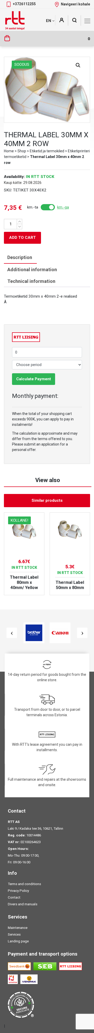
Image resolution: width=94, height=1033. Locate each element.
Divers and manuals (22, 904)
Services (14, 934)
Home (9, 151)
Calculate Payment (33, 379)
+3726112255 (24, 4)
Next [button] (82, 633)
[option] (24, 553)
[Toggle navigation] (87, 21)
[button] (78, 65)
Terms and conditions (24, 884)
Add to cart (22, 237)
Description (19, 257)
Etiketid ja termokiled (47, 151)
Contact (14, 897)
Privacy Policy (18, 891)
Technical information (31, 281)
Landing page (18, 941)
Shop (21, 151)
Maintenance (17, 928)
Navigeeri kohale (75, 4)
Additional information (32, 269)
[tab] (20, 258)
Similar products (47, 500)
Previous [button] (12, 633)
